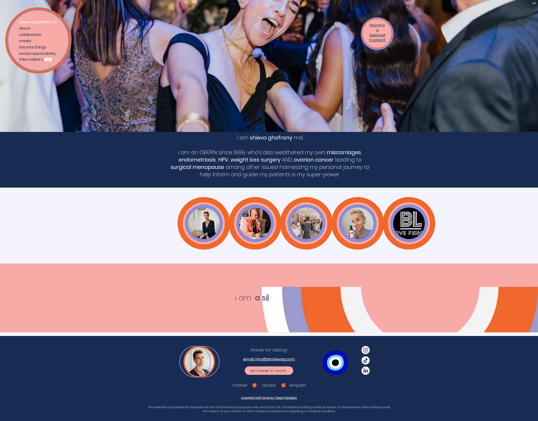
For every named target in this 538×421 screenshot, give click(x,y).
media (25, 40)
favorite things (32, 47)
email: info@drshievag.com (269, 359)
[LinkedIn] (365, 371)
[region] (204, 223)
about (24, 28)
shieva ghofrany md (38, 22)
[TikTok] (365, 360)
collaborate (30, 34)
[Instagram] (365, 350)
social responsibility (37, 53)
